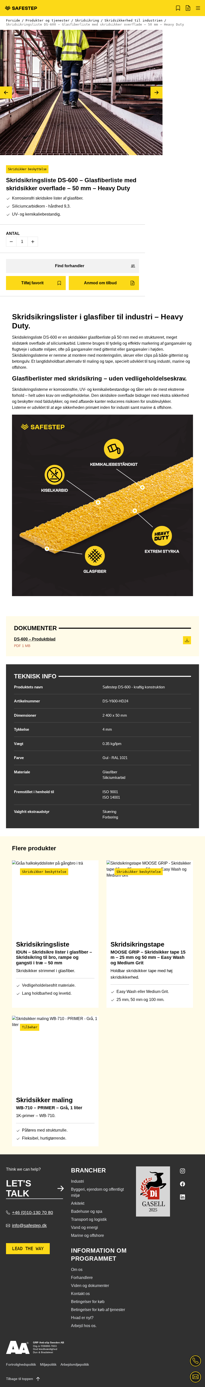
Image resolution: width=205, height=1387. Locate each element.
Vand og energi (84, 1227)
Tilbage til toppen (20, 1379)
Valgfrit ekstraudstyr (32, 811)
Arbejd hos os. (83, 1326)
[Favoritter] (178, 8)
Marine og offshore (87, 1235)
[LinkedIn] (182, 1196)
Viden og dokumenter (90, 1285)
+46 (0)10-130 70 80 (32, 1212)
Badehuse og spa (86, 1211)
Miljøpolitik (48, 1364)
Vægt (18, 744)
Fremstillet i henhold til (34, 792)
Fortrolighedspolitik (21, 1364)
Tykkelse (21, 729)
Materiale (22, 772)
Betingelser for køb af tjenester (98, 1310)
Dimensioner (25, 715)
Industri (77, 1181)
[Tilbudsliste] (188, 8)
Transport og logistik (89, 1219)
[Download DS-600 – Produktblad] (187, 640)
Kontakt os (80, 1293)
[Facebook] (182, 1183)
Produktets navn (28, 687)
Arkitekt (77, 1203)
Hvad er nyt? (82, 1318)
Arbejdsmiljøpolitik (74, 1364)
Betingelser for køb (87, 1302)
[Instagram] (182, 1170)
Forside (13, 20)
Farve (19, 758)
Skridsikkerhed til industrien (133, 20)
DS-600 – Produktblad (35, 639)
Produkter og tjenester (48, 20)
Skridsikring (87, 20)
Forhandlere (82, 1277)
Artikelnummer (27, 701)
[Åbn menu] (198, 8)
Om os (76, 1269)
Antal (13, 233)
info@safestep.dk (29, 1225)
